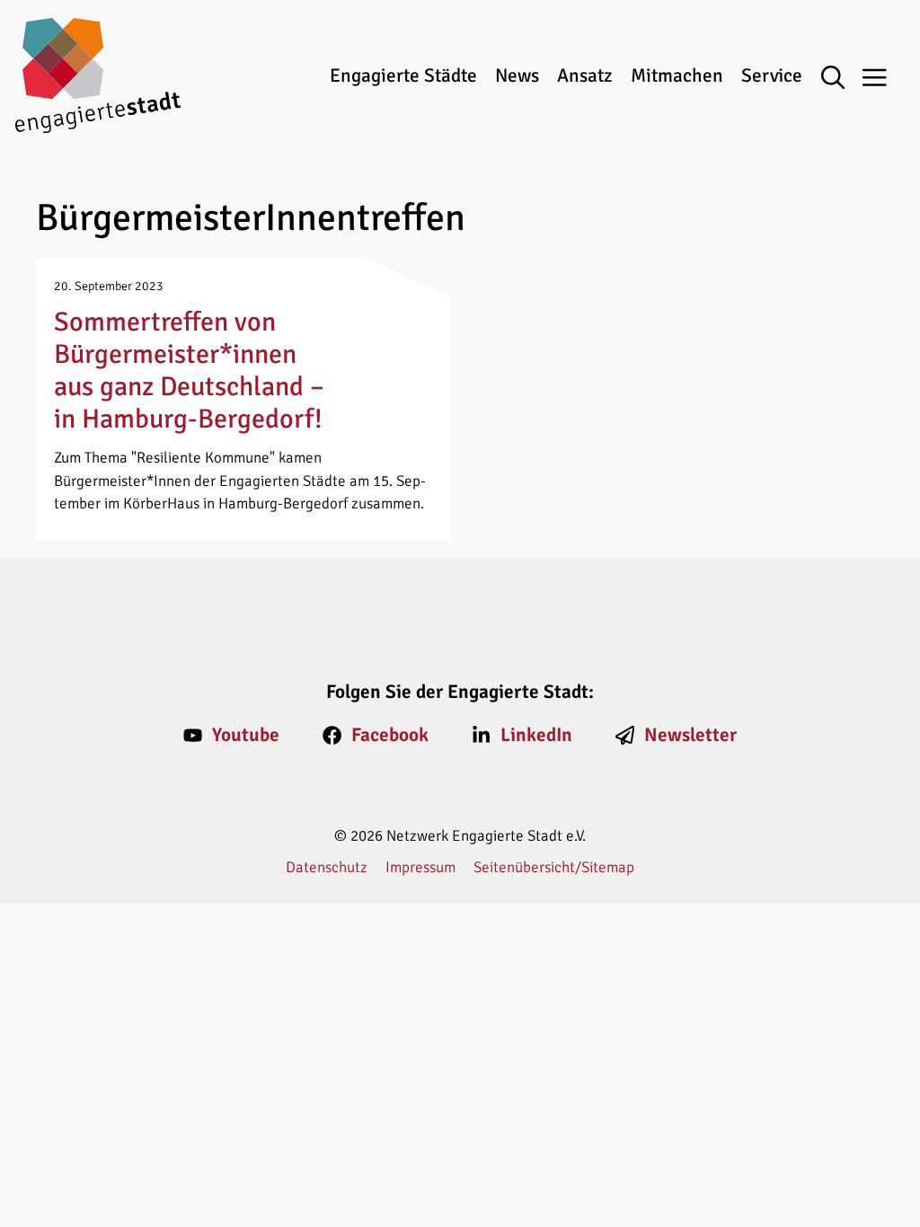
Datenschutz (326, 867)
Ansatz (584, 75)
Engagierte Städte (403, 75)
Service (771, 75)
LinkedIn (536, 734)
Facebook (390, 734)
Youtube (245, 734)
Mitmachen (677, 75)
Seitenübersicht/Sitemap (553, 867)
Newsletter (690, 734)
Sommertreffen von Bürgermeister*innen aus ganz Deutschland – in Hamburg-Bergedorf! (189, 370)
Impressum (420, 867)
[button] (842, 79)
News (517, 75)
